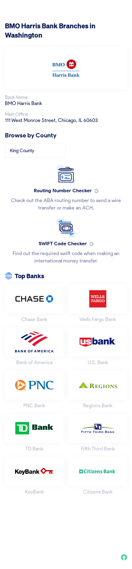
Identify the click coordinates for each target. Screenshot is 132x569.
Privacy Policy (43, 536)
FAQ (117, 536)
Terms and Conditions (84, 536)
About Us (13, 536)
